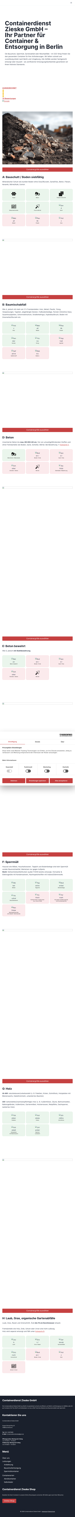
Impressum (45, 1511)
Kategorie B (39, 1331)
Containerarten (8, 1475)
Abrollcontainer (10, 1479)
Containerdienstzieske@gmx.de (15, 1434)
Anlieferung (8, 1465)
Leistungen (6, 1461)
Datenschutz (51, 1511)
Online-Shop (9, 1501)
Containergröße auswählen (37, 169)
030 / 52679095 (9, 1432)
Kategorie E (64, 445)
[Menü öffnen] (71, 2)
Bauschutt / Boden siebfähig (25, 177)
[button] (37, 95)
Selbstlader (8, 1482)
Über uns (6, 1458)
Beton (10, 437)
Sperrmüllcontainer (11, 1471)
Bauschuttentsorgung (12, 1468)
